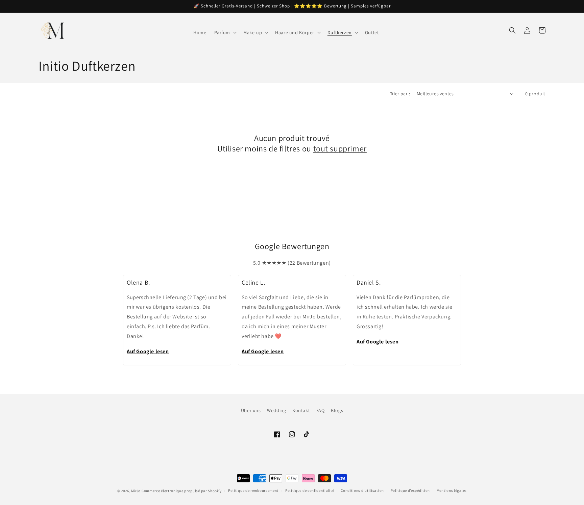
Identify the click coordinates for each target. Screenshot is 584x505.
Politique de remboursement (253, 490)
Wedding (276, 410)
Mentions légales (452, 490)
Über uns (251, 410)
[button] (224, 32)
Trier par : (400, 94)
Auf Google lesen (148, 351)
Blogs (337, 410)
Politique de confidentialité (309, 490)
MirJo (136, 490)
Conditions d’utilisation (362, 490)
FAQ (320, 410)
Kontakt (301, 410)
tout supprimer (340, 148)
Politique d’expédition (410, 490)
